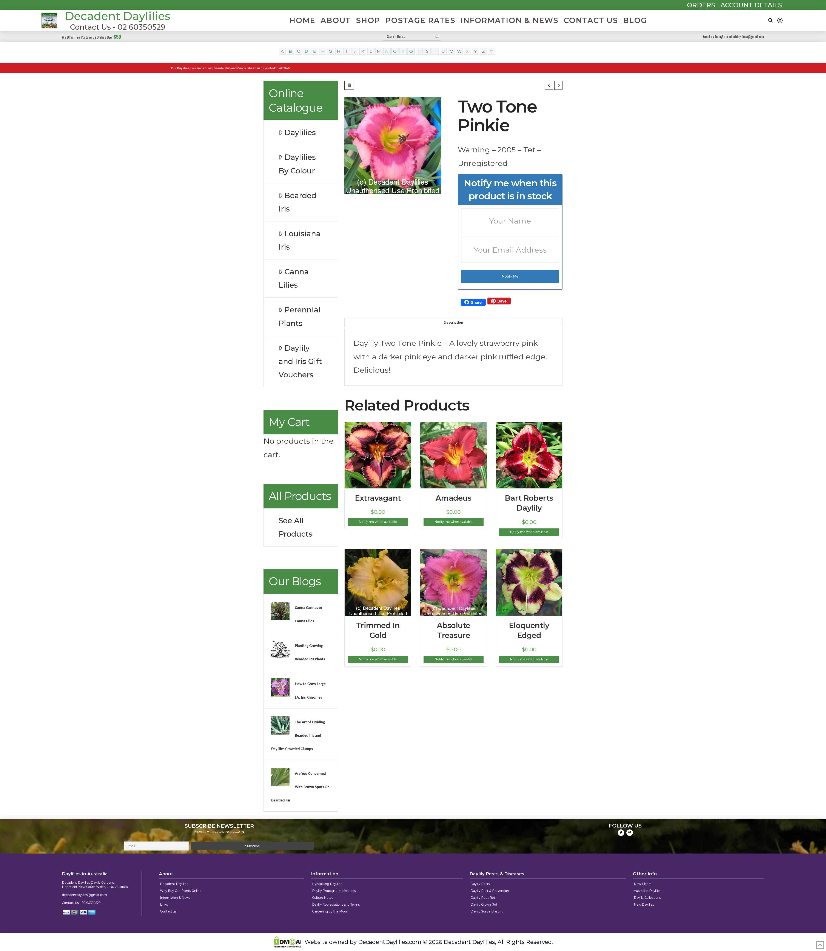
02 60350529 (91, 903)
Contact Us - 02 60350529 (117, 27)
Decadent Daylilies (117, 16)
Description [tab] (453, 322)
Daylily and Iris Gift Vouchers (300, 361)
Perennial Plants (300, 316)
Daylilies (300, 132)
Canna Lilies (294, 278)
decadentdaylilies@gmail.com (84, 895)
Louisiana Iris (300, 240)
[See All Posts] (349, 85)
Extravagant (378, 498)
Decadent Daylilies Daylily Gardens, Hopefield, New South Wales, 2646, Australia (95, 885)
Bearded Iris (297, 202)
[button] (770, 20)
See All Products (295, 527)
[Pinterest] (629, 832)
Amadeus (454, 498)
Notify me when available (378, 522)
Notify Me (510, 276)
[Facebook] (621, 832)
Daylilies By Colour (297, 164)
